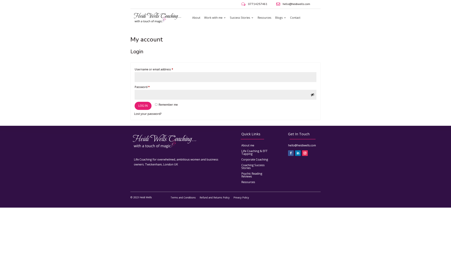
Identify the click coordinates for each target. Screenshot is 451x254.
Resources (264, 18)
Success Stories (240, 18)
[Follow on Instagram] (305, 153)
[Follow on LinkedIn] (298, 153)
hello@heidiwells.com (296, 4)
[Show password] (312, 95)
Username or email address (160, 69)
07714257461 (257, 4)
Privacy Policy (241, 197)
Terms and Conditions (183, 197)
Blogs (279, 18)
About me (247, 145)
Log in (143, 106)
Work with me (213, 18)
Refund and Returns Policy (215, 197)
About (196, 18)
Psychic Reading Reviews (251, 175)
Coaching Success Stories (253, 166)
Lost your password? (148, 114)
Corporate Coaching (254, 159)
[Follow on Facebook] (291, 153)
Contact (295, 18)
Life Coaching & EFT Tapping (254, 152)
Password (148, 87)
